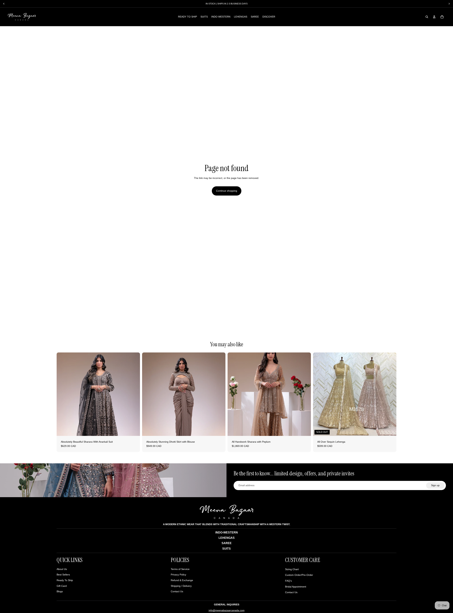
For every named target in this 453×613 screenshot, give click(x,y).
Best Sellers (63, 574)
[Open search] (427, 17)
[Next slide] (134, 394)
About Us (62, 569)
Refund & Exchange (182, 580)
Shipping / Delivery (181, 585)
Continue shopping (226, 190)
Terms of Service (180, 569)
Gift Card (62, 585)
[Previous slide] (62, 394)
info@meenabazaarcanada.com (227, 610)
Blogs (60, 591)
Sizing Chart (292, 569)
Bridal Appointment (295, 586)
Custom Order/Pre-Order (299, 575)
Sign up (435, 485)
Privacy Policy (178, 574)
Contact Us (177, 591)
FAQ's (288, 580)
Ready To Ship (65, 580)
